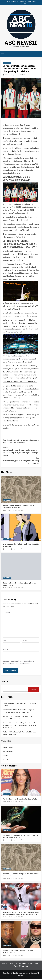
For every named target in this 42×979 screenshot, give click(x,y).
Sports (5, 756)
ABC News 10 (8, 75)
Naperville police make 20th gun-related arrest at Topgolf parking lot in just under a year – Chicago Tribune (20, 451)
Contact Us (14, 1)
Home (8, 1)
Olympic (9, 442)
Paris (14, 442)
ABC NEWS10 (21, 42)
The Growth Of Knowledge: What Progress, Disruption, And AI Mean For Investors (18, 711)
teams (23, 442)
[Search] (38, 54)
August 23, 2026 (16, 587)
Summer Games (14, 154)
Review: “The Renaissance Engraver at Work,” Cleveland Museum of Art (19, 506)
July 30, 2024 (18, 75)
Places (19, 442)
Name (5, 641)
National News (7, 63)
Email (24, 641)
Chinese (20, 440)
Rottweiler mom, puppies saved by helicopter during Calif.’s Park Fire (21, 460)
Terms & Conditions (21, 4)
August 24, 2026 (16, 510)
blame (8, 440)
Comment (7, 612)
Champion (14, 440)
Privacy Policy (32, 1)
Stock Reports (8, 760)
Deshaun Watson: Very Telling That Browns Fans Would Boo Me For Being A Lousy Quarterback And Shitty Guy (20, 725)
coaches (26, 440)
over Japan (15, 276)
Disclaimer (23, 1)
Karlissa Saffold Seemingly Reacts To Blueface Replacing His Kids (19, 733)
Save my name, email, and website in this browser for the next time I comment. (18, 662)
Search (4, 681)
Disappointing (34, 440)
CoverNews (30, 973)
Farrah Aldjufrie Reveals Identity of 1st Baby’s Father (19, 704)
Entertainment (8, 747)
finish (4, 442)
